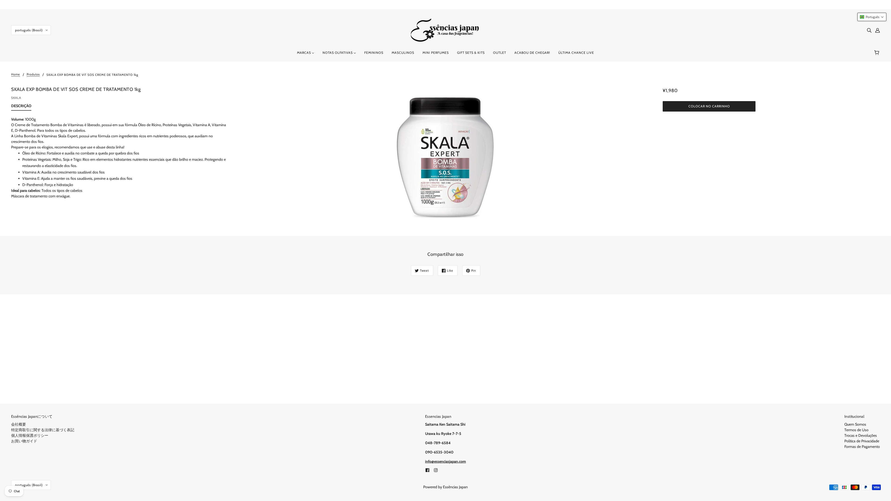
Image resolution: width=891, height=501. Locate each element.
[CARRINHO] (877, 52)
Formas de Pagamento (862, 446)
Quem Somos (855, 424)
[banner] (445, 30)
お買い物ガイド (24, 441)
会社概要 (18, 424)
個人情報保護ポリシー (29, 435)
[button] (872, 17)
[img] (869, 30)
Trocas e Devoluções (860, 435)
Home (15, 74)
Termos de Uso (856, 430)
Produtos (33, 74)
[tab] (21, 107)
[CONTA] (877, 30)
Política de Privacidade (861, 441)
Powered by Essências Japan (445, 487)
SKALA (16, 98)
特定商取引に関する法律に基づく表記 (42, 430)
